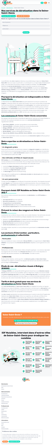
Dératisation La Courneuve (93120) (47, 348)
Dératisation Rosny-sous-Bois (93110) (37, 366)
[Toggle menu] (49, 2)
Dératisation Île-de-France (7, 385)
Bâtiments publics (5, 417)
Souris (2, 389)
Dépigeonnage (4, 403)
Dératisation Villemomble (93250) (37, 371)
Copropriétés (4, 416)
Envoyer (26, 32)
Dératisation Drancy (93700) (37, 347)
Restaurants (4, 411)
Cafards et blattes (5, 395)
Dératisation (9, 8)
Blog (2, 425)
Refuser (5, 441)
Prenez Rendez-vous (8, 16)
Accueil (3, 8)
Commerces (3, 414)
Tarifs (2, 423)
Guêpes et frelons (5, 401)
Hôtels (2, 409)
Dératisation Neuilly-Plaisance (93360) (47, 354)
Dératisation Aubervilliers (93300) (28, 342)
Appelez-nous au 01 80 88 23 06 (27, 321)
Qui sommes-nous (5, 422)
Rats (2, 387)
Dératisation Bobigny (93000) (47, 342)
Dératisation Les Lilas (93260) (28, 353)
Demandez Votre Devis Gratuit (26, 323)
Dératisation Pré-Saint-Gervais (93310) (47, 360)
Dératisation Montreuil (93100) (37, 353)
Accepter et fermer (14, 441)
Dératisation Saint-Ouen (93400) (28, 371)
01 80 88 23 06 (24, 16)
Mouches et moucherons (6, 396)
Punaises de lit (4, 393)
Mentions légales (4, 428)
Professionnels (4, 407)
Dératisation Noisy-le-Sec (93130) (28, 359)
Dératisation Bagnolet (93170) (37, 342)
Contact (3, 427)
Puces (2, 400)
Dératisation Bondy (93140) (28, 347)
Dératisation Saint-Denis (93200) (47, 365)
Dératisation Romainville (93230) (28, 365)
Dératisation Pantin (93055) (37, 359)
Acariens (3, 398)
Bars (2, 412)
